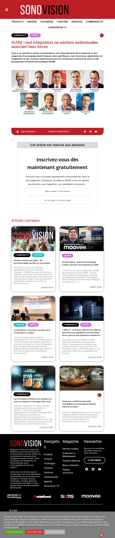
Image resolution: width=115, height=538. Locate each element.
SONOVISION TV (57, 27)
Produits (18, 21)
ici (20, 527)
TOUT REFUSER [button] (34, 532)
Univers (32, 21)
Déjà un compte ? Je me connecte (57, 191)
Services (77, 21)
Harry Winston (28, 131)
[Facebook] (87, 469)
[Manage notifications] (101, 535)
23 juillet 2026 (94, 357)
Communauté (94, 21)
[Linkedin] (93, 469)
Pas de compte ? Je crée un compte (57, 200)
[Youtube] (99, 469)
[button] (85, 131)
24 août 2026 (47, 287)
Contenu (62, 21)
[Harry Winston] (17, 131)
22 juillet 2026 (46, 427)
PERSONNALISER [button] (54, 532)
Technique (46, 21)
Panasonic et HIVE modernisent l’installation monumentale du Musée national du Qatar (79, 404)
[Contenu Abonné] (102, 35)
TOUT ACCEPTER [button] (14, 532)
